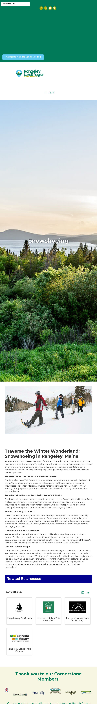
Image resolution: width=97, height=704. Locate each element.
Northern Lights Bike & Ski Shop (48, 619)
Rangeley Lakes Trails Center (19, 650)
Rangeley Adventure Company (77, 619)
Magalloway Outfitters (19, 618)
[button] (82, 592)
